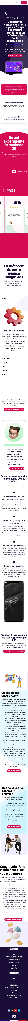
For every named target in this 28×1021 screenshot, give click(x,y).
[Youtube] (15, 1010)
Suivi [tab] (3, 366)
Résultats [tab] (5, 375)
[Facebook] (9, 1010)
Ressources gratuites (14, 975)
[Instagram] (12, 1010)
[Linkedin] (19, 1010)
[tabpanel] (14, 328)
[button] (17, 3)
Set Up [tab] (4, 298)
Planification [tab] (6, 358)
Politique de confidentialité (14, 962)
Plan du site (14, 967)
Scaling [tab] (4, 370)
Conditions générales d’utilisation (14, 959)
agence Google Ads (15, 44)
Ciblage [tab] (4, 362)
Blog (14, 978)
